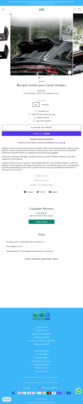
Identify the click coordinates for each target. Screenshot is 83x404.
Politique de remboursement (41, 361)
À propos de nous (41, 327)
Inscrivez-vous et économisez (41, 377)
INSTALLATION (41, 180)
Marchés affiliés (41, 354)
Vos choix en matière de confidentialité (41, 341)
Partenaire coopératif (41, 344)
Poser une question (41, 185)
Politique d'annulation (41, 364)
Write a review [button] (41, 222)
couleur (41, 101)
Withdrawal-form (41, 368)
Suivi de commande (41, 351)
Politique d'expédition (41, 358)
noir (36, 104)
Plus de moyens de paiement (41, 139)
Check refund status (41, 371)
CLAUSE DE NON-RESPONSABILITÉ (40, 382)
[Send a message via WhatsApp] (78, 391)
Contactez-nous (41, 330)
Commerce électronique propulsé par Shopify (41, 402)
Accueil (41, 81)
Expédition (41, 176)
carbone (45, 104)
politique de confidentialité (41, 334)
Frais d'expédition (30, 93)
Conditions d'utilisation (42, 337)
